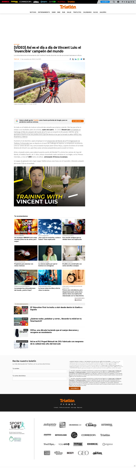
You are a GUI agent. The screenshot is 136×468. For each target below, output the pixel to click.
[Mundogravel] (97, 453)
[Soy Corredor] (25, 2)
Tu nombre (15, 368)
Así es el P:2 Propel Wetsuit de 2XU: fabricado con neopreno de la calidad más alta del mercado (56, 342)
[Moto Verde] (47, 435)
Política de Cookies (74, 366)
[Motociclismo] (60, 435)
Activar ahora (77, 121)
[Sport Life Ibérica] (17, 426)
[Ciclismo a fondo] (14, 2)
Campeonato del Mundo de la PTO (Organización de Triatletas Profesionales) (47, 142)
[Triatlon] (68, 7)
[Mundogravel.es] (36, 2)
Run (63, 12)
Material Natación (22, 341)
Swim (54, 12)
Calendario (87, 12)
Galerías (103, 12)
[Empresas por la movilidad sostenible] (15, 438)
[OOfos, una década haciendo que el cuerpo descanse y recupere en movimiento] (21, 333)
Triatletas (77, 12)
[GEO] (83, 453)
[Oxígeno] (108, 444)
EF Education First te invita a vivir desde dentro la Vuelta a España (56, 308)
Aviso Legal (104, 365)
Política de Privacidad (114, 365)
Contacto (56, 407)
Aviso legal (73, 407)
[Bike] (92, 444)
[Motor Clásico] (91, 425)
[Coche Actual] (62, 425)
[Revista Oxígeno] (44, 2)
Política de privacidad (64, 407)
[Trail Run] (61, 2)
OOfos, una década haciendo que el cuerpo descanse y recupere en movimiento (54, 331)
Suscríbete (105, 2)
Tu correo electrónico (19, 375)
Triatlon (16, 59)
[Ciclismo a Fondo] (78, 444)
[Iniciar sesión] (118, 2)
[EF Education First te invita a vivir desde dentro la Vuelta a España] (21, 310)
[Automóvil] (106, 424)
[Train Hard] (47, 453)
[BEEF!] (70, 453)
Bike (58, 12)
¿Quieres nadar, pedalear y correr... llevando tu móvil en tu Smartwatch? (56, 319)
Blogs (95, 12)
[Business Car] (75, 425)
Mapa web (79, 407)
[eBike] (58, 453)
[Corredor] (88, 435)
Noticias (33, 12)
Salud (69, 12)
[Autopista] (49, 425)
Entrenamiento (44, 12)
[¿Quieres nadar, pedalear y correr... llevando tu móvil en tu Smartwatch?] (21, 322)
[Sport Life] (74, 435)
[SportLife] (52, 2)
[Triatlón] (71, 2)
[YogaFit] (63, 444)
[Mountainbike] (5, 2)
